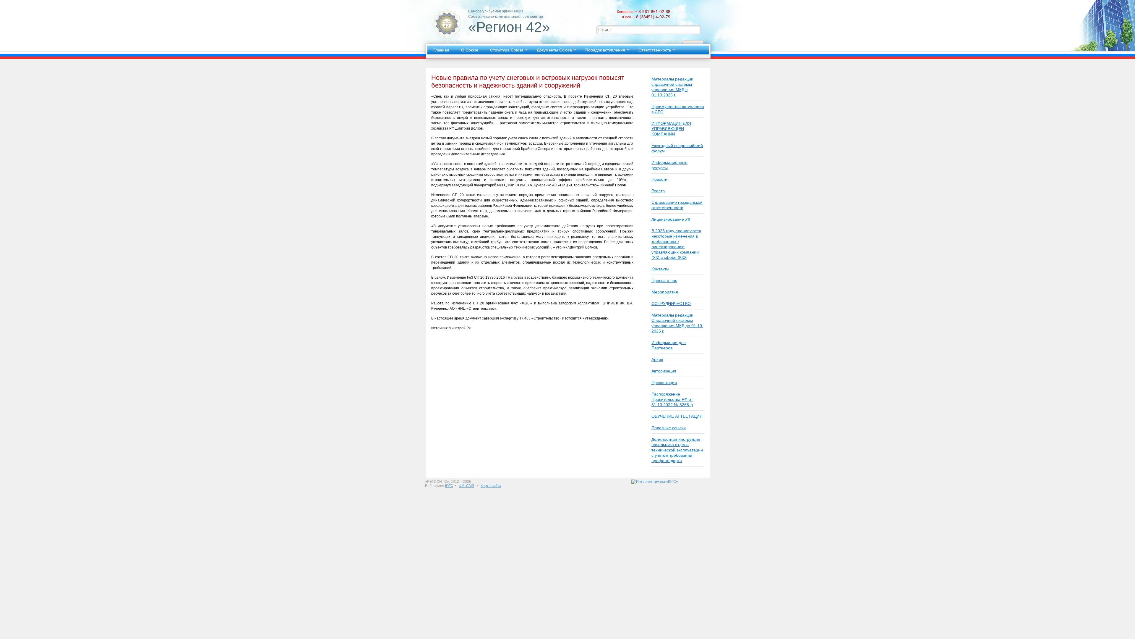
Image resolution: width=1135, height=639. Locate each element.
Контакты (660, 269)
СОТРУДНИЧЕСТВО (671, 303)
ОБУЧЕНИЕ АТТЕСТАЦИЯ (677, 416)
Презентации (664, 382)
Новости (659, 179)
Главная (441, 50)
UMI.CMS (466, 486)
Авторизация (663, 371)
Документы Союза (554, 50)
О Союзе (469, 50)
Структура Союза (506, 50)
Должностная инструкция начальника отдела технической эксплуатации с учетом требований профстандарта (677, 450)
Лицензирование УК (670, 219)
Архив (657, 359)
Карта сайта (491, 486)
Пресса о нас (664, 280)
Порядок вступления (605, 50)
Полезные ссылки (668, 427)
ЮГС (449, 486)
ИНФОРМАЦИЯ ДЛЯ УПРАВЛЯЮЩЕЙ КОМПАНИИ (671, 128)
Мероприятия (664, 292)
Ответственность (654, 50)
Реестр (658, 190)
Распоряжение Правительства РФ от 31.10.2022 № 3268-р (672, 399)
